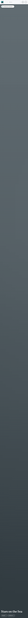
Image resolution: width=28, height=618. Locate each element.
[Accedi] (23, 2)
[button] (13, 2)
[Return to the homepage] (2, 2)
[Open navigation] (26, 2)
